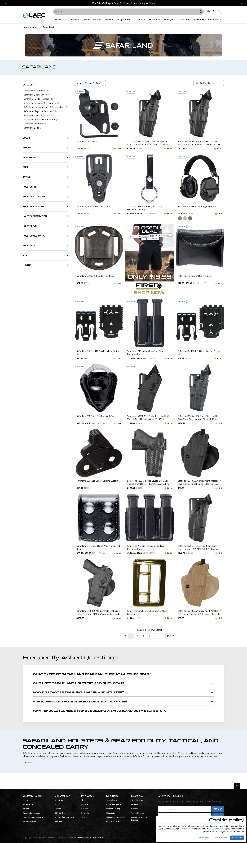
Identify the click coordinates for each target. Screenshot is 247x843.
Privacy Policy (187, 829)
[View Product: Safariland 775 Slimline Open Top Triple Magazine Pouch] (149, 518)
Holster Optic (31, 245)
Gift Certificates (113, 821)
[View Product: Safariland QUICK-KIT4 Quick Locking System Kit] (200, 323)
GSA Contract (60, 813)
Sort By (199, 83)
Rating (27, 177)
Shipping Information (31, 813)
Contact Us (27, 800)
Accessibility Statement (64, 817)
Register (84, 804)
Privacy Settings (220, 829)
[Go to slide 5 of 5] (241, 3)
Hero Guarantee (29, 821)
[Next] (174, 636)
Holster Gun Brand (34, 196)
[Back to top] (237, 786)
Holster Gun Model (34, 206)
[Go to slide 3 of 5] (6, 3)
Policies (58, 808)
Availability (29, 157)
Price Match (28, 804)
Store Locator (137, 800)
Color (26, 137)
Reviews (134, 804)
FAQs (57, 804)
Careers (134, 808)
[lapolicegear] (34, 16)
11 (168, 636)
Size (25, 255)
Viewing (80, 83)
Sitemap (58, 821)
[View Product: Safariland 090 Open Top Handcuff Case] (98, 388)
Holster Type (30, 226)
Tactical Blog (111, 800)
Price (25, 167)
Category (28, 84)
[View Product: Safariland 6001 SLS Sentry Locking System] (98, 453)
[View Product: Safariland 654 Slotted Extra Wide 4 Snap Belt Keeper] (98, 518)
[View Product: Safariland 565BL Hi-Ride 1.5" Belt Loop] (98, 248)
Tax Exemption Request (33, 817)
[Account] (213, 11)
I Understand (237, 838)
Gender (27, 147)
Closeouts (110, 813)
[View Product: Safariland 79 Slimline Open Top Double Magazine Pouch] (149, 323)
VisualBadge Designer (115, 817)
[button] (180, 218)
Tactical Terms (137, 813)
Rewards (85, 808)
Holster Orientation (35, 216)
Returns (26, 808)
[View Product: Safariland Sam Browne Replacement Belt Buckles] (149, 583)
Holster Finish (31, 186)
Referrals (85, 813)
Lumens (27, 265)
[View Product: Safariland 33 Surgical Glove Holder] (200, 248)
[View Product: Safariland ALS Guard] (98, 113)
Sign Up (218, 809)
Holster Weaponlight (35, 235)
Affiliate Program (113, 804)
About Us (59, 800)
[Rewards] (208, 11)
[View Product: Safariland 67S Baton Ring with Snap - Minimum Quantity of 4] (149, 178)
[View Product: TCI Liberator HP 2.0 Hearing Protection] (200, 178)
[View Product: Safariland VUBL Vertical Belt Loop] (98, 178)
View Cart (85, 817)
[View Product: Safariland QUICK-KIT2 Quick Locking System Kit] (98, 323)
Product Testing (113, 808)
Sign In (84, 800)
